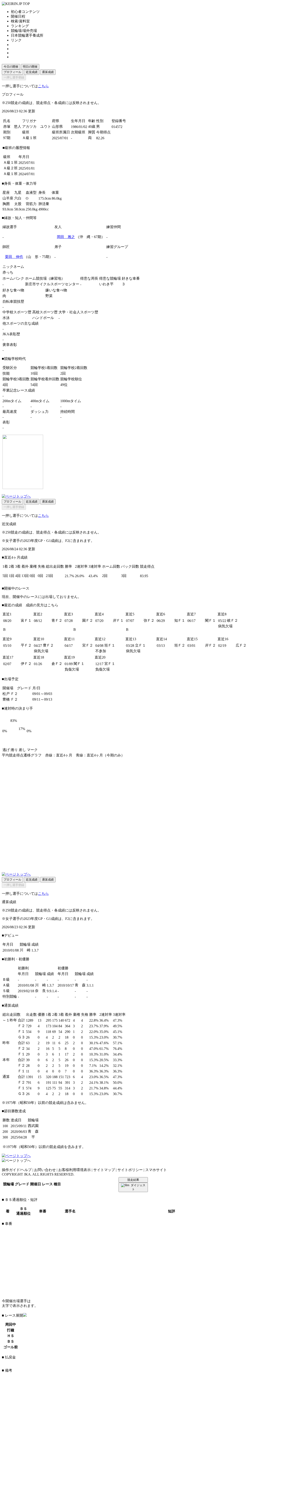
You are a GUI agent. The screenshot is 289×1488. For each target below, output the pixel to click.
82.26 (100, 138)
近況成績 (31, 72)
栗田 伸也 (14, 257)
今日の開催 (11, 66)
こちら (43, 86)
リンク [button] (16, 40)
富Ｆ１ (26, 620)
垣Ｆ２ (179, 645)
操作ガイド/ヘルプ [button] (17, 1170)
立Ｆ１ (140, 645)
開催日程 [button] (18, 16)
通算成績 (48, 72)
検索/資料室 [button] (20, 21)
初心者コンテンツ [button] (25, 12)
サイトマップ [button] (104, 1170)
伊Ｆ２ (26, 664)
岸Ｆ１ (118, 620)
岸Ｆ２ (210, 645)
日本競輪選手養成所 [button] (27, 35)
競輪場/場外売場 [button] (24, 31)
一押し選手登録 (14, 77)
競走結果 (133, 1179)
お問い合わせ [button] (45, 1170)
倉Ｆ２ (56, 664)
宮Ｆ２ (87, 645)
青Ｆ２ (56, 620)
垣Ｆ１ (109, 645)
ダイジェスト (138, 1187)
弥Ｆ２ (149, 620)
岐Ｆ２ (232, 620)
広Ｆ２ (241, 645)
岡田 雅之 (66, 237)
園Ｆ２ (87, 620)
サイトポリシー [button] (130, 1170)
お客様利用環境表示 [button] (74, 1170)
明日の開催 (30, 66)
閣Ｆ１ (210, 620)
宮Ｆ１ (109, 664)
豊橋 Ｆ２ (10, 699)
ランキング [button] (20, 26)
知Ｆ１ (179, 620)
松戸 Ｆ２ (10, 694)
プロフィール (12, 72)
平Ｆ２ (26, 645)
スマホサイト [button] (156, 1170)
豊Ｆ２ (48, 645)
